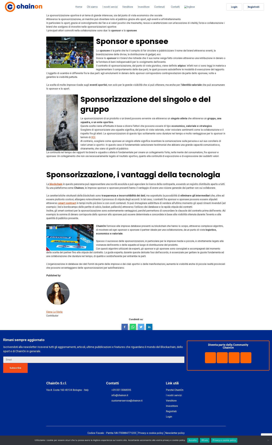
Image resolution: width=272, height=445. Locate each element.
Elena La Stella (54, 311)
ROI (93, 137)
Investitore (144, 6)
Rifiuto (204, 440)
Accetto (193, 440)
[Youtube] (234, 357)
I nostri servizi (110, 6)
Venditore (127, 6)
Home (78, 6)
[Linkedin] (222, 357)
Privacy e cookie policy (224, 440)
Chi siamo (92, 6)
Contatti (175, 6)
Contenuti (159, 6)
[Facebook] (210, 357)
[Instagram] (245, 357)
